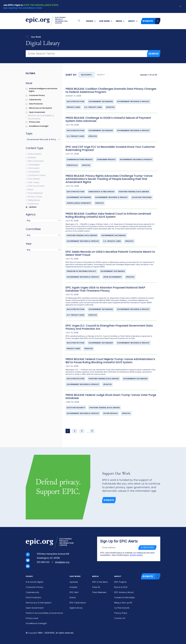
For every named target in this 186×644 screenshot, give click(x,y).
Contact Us (119, 618)
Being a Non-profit (123, 602)
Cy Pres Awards (121, 607)
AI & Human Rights (34, 582)
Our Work (104, 21)
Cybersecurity (32, 592)
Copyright (32, 633)
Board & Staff (120, 587)
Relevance (86, 75)
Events (73, 597)
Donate (109, 500)
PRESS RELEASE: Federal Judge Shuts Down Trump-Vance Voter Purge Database (111, 396)
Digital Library (76, 607)
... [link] (88, 432)
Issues (89, 21)
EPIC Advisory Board (124, 592)
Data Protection (33, 597)
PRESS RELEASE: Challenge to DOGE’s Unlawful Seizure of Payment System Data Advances (108, 119)
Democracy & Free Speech (38, 602)
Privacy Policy (120, 613)
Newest (101, 75)
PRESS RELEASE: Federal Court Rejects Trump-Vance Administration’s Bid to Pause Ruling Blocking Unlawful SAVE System (110, 360)
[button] (37, 139)
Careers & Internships (124, 597)
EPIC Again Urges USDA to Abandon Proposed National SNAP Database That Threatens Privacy (105, 289)
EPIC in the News (100, 582)
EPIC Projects (120, 582)
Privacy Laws (32, 618)
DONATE (148, 21)
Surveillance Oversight (36, 623)
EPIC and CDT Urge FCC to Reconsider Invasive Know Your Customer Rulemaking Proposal (110, 148)
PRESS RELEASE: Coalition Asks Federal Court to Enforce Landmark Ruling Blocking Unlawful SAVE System (108, 215)
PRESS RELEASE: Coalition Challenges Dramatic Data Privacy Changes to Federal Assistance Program (111, 90)
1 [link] (67, 431)
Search (154, 53)
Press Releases (99, 592)
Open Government (35, 607)
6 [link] (92, 431)
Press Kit (96, 587)
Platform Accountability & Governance (44, 613)
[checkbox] (44, 90)
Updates (74, 582)
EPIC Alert (74, 592)
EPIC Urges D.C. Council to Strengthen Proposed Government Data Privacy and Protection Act (109, 327)
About (131, 21)
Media (119, 21)
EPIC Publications (78, 602)
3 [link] (81, 431)
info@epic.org (62, 562)
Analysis (73, 587)
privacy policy (136, 555)
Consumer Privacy (34, 587)
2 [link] (74, 431)
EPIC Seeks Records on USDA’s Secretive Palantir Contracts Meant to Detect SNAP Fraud (110, 253)
